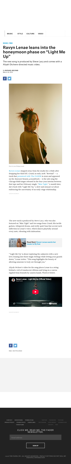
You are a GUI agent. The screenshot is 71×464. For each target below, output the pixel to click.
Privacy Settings (46, 456)
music (5, 42)
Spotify (50, 424)
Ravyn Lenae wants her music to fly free (41, 242)
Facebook (52, 420)
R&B (11, 42)
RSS (56, 424)
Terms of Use (29, 420)
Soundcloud (62, 422)
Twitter (44, 420)
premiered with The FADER (29, 176)
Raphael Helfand (11, 70)
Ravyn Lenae (14, 171)
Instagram (42, 422)
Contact (9, 420)
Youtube (61, 420)
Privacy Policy (9, 422)
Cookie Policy (21, 422)
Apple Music (52, 422)
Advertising (19, 420)
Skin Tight (42, 184)
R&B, (10, 350)
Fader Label (32, 422)
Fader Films (20, 424)
